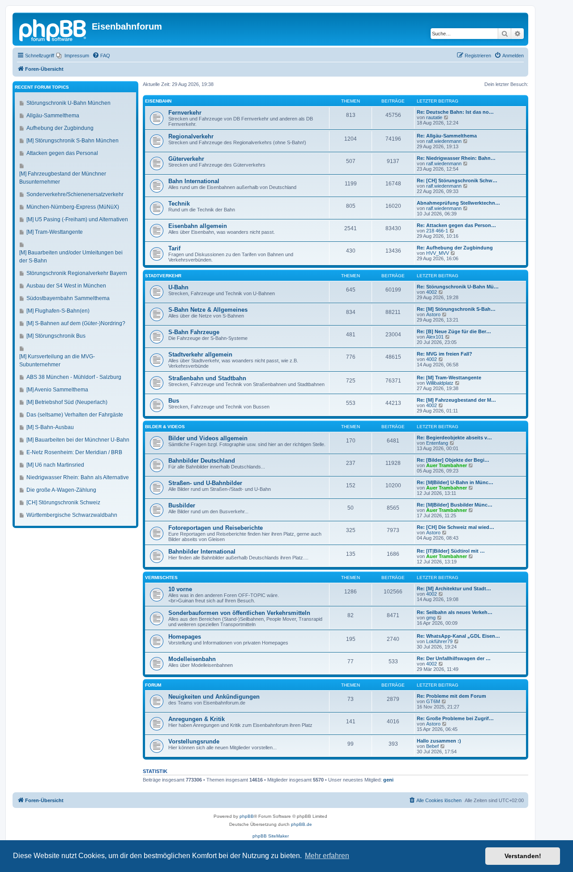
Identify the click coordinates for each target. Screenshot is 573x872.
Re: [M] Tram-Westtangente (449, 377)
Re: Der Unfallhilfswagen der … (454, 658)
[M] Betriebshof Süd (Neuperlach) (66, 402)
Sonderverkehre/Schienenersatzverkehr (75, 194)
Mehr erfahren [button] (327, 855)
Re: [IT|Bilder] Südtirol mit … (451, 551)
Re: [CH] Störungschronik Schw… (457, 180)
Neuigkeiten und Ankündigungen (214, 696)
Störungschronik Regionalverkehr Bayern (76, 273)
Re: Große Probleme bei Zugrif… (455, 718)
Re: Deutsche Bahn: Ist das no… (455, 112)
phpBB (246, 816)
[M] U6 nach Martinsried (55, 465)
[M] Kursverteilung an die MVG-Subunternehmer (57, 360)
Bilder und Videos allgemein (208, 438)
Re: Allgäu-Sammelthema (447, 135)
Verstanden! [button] (523, 855)
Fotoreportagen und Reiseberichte (215, 527)
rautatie (434, 117)
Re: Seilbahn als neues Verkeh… (454, 612)
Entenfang (437, 443)
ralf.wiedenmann (444, 141)
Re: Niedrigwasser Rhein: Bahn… (456, 158)
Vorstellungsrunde (193, 741)
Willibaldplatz (439, 383)
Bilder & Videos (165, 426)
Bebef (432, 746)
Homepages (184, 636)
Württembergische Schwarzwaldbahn (71, 515)
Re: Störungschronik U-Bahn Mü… (458, 286)
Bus (173, 400)
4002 (431, 292)
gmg (431, 617)
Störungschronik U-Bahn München (68, 103)
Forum (153, 685)
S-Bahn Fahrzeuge (193, 332)
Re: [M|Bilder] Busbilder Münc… (454, 504)
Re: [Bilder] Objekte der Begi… (453, 460)
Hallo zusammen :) (439, 740)
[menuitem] (72, 55)
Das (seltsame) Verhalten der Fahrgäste (74, 415)
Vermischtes (161, 577)
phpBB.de (301, 824)
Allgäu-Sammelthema (52, 115)
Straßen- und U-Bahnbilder (205, 483)
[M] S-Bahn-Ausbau (50, 427)
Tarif (174, 248)
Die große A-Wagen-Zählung (61, 490)
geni (388, 779)
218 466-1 (437, 230)
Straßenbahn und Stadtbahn (207, 378)
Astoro (433, 314)
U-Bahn (178, 287)
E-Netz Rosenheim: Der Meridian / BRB (74, 452)
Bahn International (193, 181)
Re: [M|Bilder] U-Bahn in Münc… (455, 482)
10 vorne (180, 589)
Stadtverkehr (163, 275)
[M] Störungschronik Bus (56, 336)
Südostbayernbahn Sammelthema (68, 298)
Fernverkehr (184, 112)
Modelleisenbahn (192, 659)
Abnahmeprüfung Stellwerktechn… (458, 203)
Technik (179, 203)
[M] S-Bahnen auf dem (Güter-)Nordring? (75, 323)
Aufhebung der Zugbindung (60, 128)
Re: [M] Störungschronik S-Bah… (456, 309)
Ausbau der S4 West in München (66, 286)
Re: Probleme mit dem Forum (451, 696)
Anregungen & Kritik (196, 719)
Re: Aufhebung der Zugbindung (455, 247)
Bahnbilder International (201, 551)
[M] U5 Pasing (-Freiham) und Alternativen (77, 219)
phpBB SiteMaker (270, 835)
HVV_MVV (437, 253)
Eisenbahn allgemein (197, 226)
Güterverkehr (186, 158)
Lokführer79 (439, 641)
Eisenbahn (158, 101)
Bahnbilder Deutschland (201, 460)
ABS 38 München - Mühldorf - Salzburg (73, 377)
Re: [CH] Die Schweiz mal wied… (455, 527)
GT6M (433, 701)
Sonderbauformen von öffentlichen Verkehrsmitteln (239, 613)
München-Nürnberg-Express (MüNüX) (72, 207)
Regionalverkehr (191, 136)
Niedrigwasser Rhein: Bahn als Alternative (77, 477)
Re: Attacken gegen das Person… (456, 225)
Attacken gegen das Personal (62, 153)
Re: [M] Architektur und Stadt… (454, 588)
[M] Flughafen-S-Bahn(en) (58, 311)
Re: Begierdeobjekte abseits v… (454, 437)
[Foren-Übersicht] (53, 29)
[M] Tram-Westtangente (54, 232)
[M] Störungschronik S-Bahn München (72, 140)
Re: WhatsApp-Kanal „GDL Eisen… (458, 636)
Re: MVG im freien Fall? (444, 354)
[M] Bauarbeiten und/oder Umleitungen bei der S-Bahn (71, 256)
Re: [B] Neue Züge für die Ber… (454, 331)
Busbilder (181, 505)
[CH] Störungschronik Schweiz (63, 502)
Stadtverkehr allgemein (200, 354)
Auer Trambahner (446, 465)
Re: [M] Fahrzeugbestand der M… (456, 400)
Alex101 (435, 336)
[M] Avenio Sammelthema (57, 390)
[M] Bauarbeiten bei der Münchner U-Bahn (77, 440)
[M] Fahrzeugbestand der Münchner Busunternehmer (62, 178)
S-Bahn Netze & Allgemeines (208, 309)
